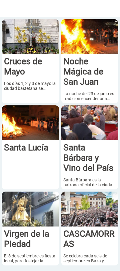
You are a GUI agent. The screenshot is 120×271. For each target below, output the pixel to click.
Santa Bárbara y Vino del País (88, 157)
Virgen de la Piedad (26, 239)
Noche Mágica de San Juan (83, 71)
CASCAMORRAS (88, 239)
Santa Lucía (26, 147)
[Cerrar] (8, 8)
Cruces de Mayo (23, 66)
